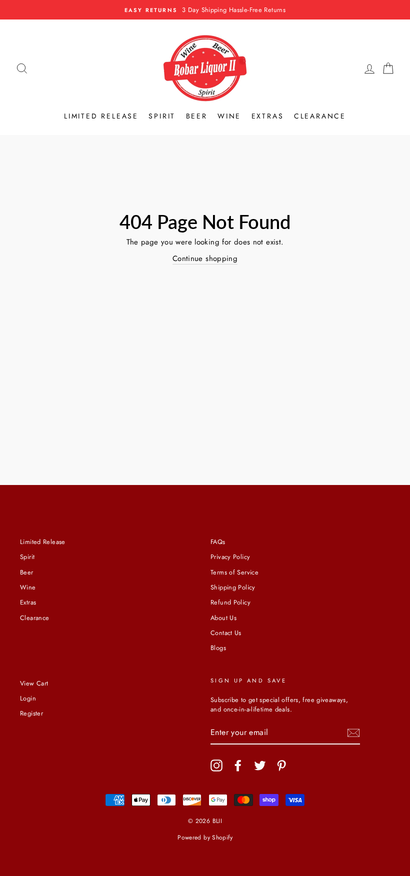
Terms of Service (234, 572)
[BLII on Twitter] (260, 766)
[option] (205, 9)
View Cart (34, 683)
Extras (268, 116)
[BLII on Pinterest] (282, 766)
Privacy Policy (230, 557)
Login (28, 698)
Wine (229, 116)
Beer (197, 116)
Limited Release (101, 116)
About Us (223, 617)
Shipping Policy (233, 587)
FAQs (218, 541)
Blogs (218, 647)
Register (31, 713)
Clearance (320, 116)
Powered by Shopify (205, 837)
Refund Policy (230, 602)
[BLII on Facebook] (238, 766)
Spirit (162, 116)
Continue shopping (205, 258)
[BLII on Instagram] (216, 766)
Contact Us (226, 633)
